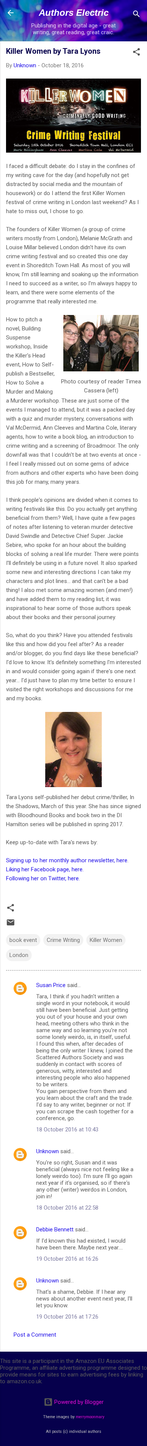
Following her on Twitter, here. (43, 878)
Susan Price (51, 985)
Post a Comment (35, 1334)
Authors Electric (74, 13)
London (18, 955)
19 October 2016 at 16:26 (67, 1258)
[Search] (136, 15)
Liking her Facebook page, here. (45, 869)
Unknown (47, 1151)
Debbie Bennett (55, 1229)
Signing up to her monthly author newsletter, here (66, 860)
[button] (136, 53)
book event (23, 940)
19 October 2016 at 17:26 (67, 1316)
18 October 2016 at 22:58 (67, 1207)
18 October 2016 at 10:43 (67, 1129)
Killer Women (106, 940)
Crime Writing (63, 940)
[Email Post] (10, 925)
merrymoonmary (90, 1416)
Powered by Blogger (78, 1402)
